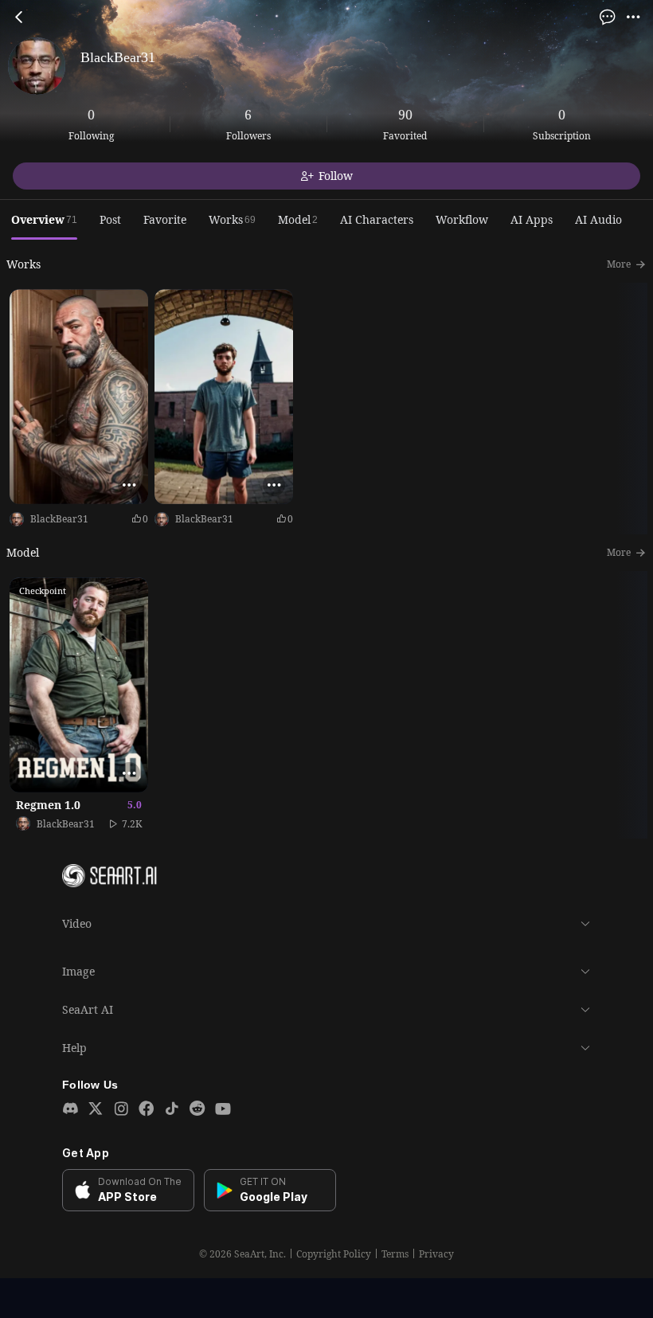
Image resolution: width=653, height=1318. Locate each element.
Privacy (436, 1254)
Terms (395, 1254)
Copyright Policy (333, 1254)
